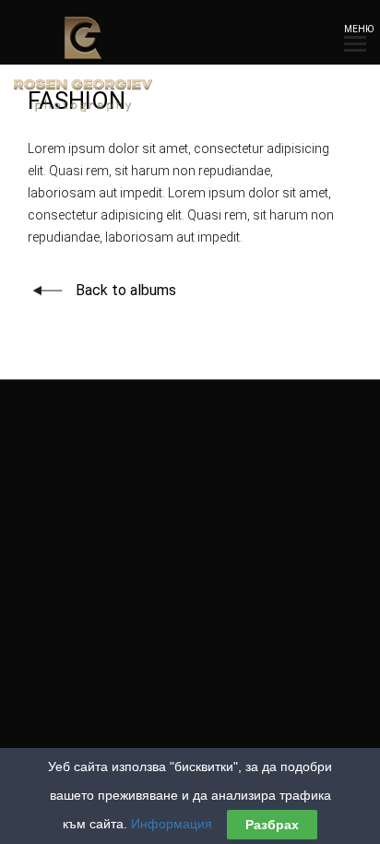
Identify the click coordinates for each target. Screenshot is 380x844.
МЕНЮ (355, 29)
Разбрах (272, 824)
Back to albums (126, 290)
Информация (171, 823)
